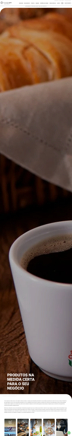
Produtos (32, 3)
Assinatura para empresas (68, 0)
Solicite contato (68, 3)
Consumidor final (56, 0)
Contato (58, 3)
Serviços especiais (53, 3)
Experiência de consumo (44, 3)
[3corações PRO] (6, 2)
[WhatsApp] (69, 432)
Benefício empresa (61, 0)
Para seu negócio (27, 3)
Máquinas (37, 3)
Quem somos (21, 3)
